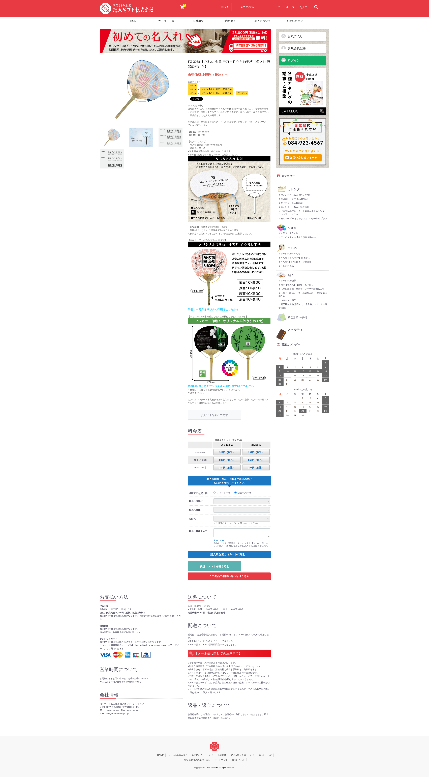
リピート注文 (223, 492)
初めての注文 (244, 492)
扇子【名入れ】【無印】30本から (297, 284)
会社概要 (198, 20)
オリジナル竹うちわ (290, 253)
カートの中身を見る (178, 755)
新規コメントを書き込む (214, 566)
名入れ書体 (194, 509)
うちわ (192, 85)
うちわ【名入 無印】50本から (216, 89)
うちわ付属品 (287, 265)
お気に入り (295, 36)
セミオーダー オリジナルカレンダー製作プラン (304, 218)
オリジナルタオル (289, 233)
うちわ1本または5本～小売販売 (296, 261)
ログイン (293, 60)
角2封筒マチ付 (297, 317)
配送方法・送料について (243, 755)
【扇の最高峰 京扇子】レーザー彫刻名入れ (302, 288)
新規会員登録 (296, 48)
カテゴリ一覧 (166, 20)
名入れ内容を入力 (198, 531)
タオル (292, 227)
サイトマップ (221, 759)
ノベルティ (295, 329)
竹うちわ (242, 93)
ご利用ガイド (231, 20)
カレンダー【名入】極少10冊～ (296, 206)
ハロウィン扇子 (288, 300)
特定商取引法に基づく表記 (197, 759)
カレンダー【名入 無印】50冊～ (296, 194)
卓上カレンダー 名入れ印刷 (294, 198)
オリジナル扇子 (288, 280)
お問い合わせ (295, 20)
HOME (134, 20)
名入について (263, 20)
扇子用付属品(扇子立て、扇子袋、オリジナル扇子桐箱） (303, 306)
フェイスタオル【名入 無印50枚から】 (300, 237)
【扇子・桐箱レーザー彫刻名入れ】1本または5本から (303, 294)
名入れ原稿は (196, 501)
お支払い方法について (202, 755)
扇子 (291, 275)
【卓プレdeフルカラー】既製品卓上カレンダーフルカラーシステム (303, 212)
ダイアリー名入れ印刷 (291, 202)
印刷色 (192, 518)
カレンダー (295, 189)
